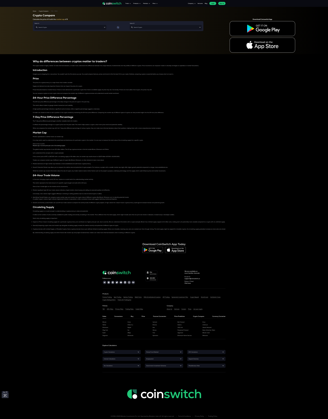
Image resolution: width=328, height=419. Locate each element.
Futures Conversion (159, 316)
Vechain (155, 322)
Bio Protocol (180, 322)
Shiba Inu (130, 325)
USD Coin (180, 327)
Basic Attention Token (209, 330)
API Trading (166, 297)
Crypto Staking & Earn (109, 300)
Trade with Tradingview (124, 300)
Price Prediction (179, 316)
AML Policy (110, 309)
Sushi (104, 332)
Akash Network (207, 327)
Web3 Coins (138, 297)
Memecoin (130, 335)
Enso (204, 322)
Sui (128, 330)
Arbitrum (205, 325)
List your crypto (197, 309)
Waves (154, 330)
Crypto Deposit (194, 297)
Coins (104, 316)
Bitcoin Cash (206, 332)
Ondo (129, 322)
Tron (154, 332)
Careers (183, 309)
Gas (154, 327)
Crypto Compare (43, 11)
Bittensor (205, 335)
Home (34, 11)
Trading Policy (129, 309)
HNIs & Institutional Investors (152, 297)
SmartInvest (204, 297)
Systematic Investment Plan (180, 297)
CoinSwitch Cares (215, 297)
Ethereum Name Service (184, 335)
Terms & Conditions (184, 416)
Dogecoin (105, 335)
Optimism (155, 335)
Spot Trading (117, 297)
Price (143, 316)
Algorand (180, 332)
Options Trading (128, 297)
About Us (169, 309)
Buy (132, 316)
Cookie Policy (139, 309)
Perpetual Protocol (182, 330)
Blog (206, 3)
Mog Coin (105, 330)
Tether (104, 325)
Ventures (200, 3)
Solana (179, 325)
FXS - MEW (54, 11)
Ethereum (105, 327)
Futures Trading (107, 297)
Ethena (155, 325)
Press (189, 309)
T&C (103, 309)
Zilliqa (129, 332)
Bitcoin (104, 322)
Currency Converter (219, 316)
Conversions (118, 316)
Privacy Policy (119, 309)
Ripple (129, 327)
